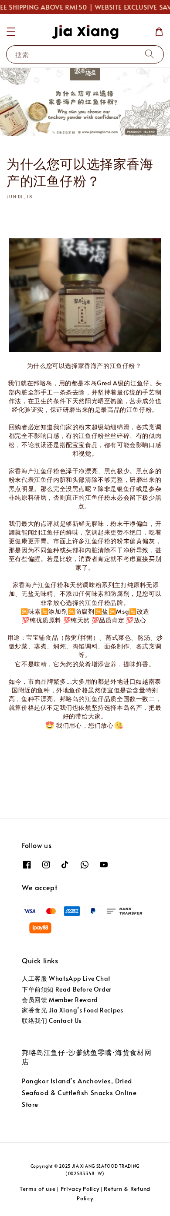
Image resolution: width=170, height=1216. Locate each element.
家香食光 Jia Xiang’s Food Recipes (72, 1010)
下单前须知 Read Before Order (67, 989)
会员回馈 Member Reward (60, 1000)
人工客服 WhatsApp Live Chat (66, 978)
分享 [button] (25, 218)
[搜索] (149, 54)
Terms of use (37, 1189)
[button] (10, 31)
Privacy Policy (80, 1189)
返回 (90, 767)
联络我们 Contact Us (52, 1020)
